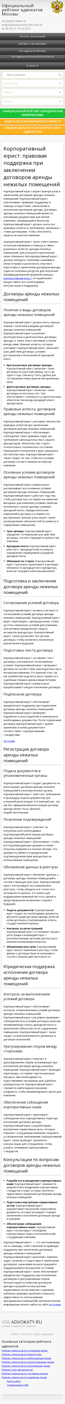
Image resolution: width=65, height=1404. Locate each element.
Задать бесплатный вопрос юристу (32, 121)
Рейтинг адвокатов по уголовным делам (24, 1350)
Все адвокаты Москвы (32, 51)
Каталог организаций (32, 36)
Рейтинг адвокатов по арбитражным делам (26, 1358)
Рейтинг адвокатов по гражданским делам (26, 1365)
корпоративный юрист (17, 278)
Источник (9, 741)
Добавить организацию (32, 43)
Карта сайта (14, 1381)
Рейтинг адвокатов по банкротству (22, 1354)
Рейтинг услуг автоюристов (17, 1369)
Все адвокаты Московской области (32, 56)
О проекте (32, 65)
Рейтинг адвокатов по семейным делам (24, 1377)
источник (55, 1304)
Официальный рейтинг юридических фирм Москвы (32, 113)
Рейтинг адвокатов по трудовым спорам (25, 1373)
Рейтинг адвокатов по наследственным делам (28, 1362)
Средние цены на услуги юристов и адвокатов (33, 130)
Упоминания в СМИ (18, 1385)
